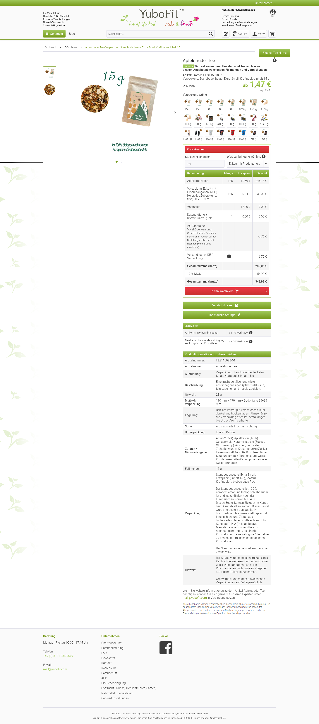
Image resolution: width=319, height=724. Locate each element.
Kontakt (106, 663)
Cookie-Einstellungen (115, 698)
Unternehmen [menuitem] (264, 3)
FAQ (104, 653)
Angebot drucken (222, 305)
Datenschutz (109, 673)
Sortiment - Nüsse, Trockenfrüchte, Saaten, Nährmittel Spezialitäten (128, 690)
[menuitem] (161, 34)
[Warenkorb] (272, 34)
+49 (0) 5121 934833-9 (58, 656)
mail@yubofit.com (195, 597)
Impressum (108, 668)
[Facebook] (166, 647)
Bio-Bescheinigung (113, 683)
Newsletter (108, 658)
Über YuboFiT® (111, 643)
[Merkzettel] (225, 34)
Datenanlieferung (112, 648)
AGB (104, 678)
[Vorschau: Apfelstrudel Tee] (49, 72)
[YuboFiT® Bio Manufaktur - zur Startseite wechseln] (159, 18)
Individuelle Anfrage (222, 315)
